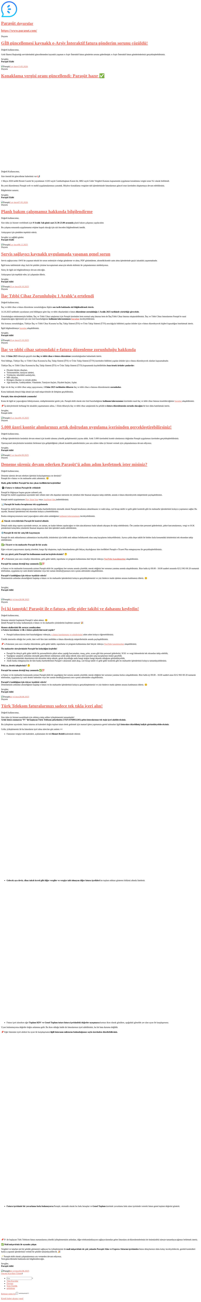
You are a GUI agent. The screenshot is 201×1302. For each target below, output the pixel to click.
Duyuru (10, 1283)
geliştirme (11, 1288)
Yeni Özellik (12, 1286)
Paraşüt (17, 23)
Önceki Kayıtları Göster (11, 1273)
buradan (75, 319)
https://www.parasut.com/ (19, 30)
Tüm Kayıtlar (12, 1281)
